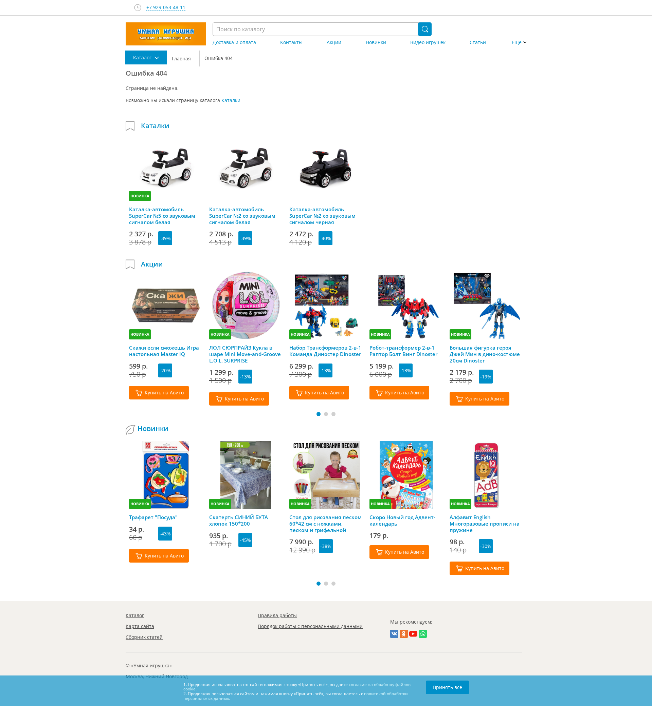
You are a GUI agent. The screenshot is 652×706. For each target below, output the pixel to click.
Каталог (135, 615)
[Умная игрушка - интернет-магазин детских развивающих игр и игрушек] (166, 33)
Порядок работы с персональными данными (310, 626)
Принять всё (447, 687)
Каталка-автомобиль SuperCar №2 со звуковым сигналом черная (322, 215)
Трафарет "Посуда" (153, 517)
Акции (334, 42)
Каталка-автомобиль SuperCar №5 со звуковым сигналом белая (162, 215)
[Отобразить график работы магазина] (137, 7)
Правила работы (277, 615)
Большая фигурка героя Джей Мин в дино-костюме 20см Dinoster (485, 354)
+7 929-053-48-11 (165, 8)
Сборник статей (144, 637)
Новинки (376, 42)
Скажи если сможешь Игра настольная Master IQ (164, 351)
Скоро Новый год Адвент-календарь (402, 520)
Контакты (291, 42)
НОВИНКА (139, 195)
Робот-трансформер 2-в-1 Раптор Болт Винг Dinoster (403, 351)
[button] (318, 414)
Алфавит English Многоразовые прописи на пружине (485, 523)
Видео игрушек (428, 42)
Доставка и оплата (234, 42)
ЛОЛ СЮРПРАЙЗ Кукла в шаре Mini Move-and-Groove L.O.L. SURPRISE (245, 354)
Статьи (478, 42)
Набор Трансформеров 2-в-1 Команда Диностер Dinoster (325, 351)
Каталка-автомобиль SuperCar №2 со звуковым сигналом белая (242, 215)
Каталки (230, 100)
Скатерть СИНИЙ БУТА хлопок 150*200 (238, 520)
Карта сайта (140, 626)
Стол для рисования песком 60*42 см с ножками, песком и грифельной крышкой (325, 523)
